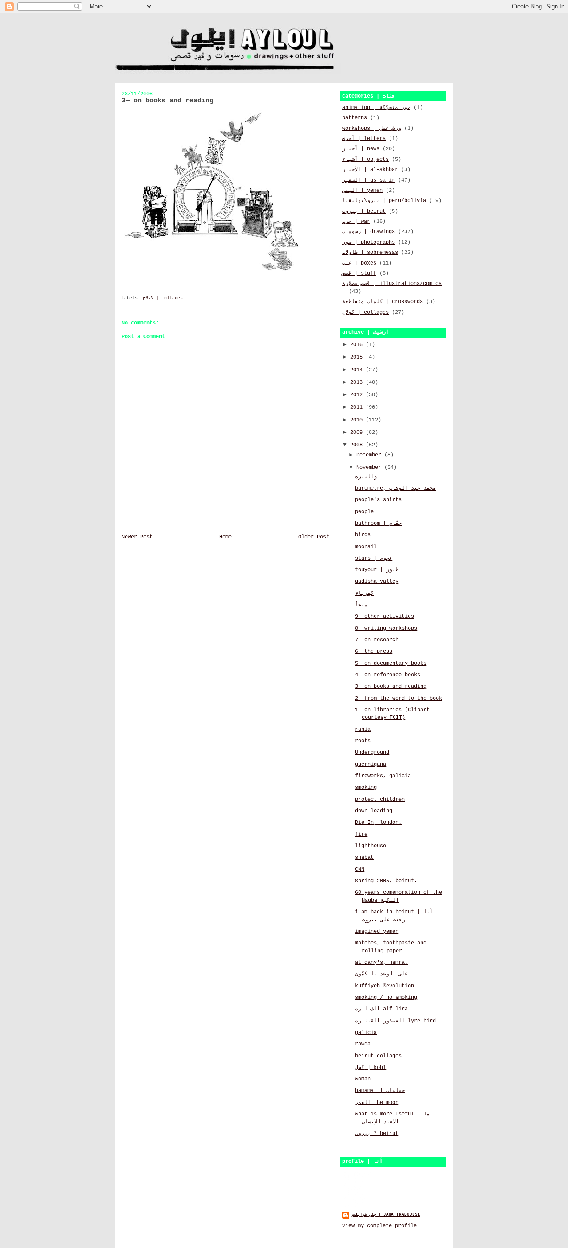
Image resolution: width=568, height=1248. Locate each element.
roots (363, 741)
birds (363, 535)
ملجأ (361, 605)
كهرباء (364, 593)
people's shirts (378, 500)
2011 (358, 407)
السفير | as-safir (368, 180)
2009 (358, 432)
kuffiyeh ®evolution (384, 986)
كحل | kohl (370, 1068)
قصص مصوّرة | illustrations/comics (392, 284)
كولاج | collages (163, 298)
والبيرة (366, 477)
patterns (354, 118)
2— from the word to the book (398, 698)
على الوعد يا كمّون (381, 974)
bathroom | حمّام (378, 523)
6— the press (373, 651)
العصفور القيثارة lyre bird (395, 1021)
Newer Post (137, 537)
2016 (358, 345)
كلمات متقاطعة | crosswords (382, 302)
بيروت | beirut (364, 211)
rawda (363, 1044)
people (364, 512)
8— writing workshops (386, 628)
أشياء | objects (365, 159)
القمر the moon (376, 1103)
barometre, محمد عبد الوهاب (395, 488)
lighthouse (370, 846)
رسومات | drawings (368, 232)
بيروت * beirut (376, 1134)
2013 (358, 382)
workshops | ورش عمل (371, 128)
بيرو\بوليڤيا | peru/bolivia (384, 201)
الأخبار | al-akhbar (370, 170)
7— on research (376, 640)
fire (361, 834)
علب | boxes (359, 263)
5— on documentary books (390, 663)
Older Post (313, 537)
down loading (373, 811)
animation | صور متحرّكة (376, 108)
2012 (358, 395)
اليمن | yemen (362, 190)
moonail (366, 547)
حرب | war (356, 221)
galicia (366, 1033)
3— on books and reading (390, 686)
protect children (380, 799)
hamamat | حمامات (380, 1091)
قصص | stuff (359, 273)
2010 (358, 420)
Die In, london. (378, 822)
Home (225, 537)
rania (363, 729)
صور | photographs (368, 242)
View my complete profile (379, 1226)
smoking (366, 787)
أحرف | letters (364, 139)
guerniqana (370, 764)
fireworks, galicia (383, 776)
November (370, 467)
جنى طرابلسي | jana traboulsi (385, 1214)
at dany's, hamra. (381, 962)
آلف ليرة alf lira (381, 1009)
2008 (358, 445)
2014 (358, 370)
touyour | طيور (376, 570)
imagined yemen (376, 931)
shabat (364, 857)
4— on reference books (387, 675)
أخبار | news (360, 149)
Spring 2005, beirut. (386, 881)
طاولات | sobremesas (370, 253)
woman (363, 1079)
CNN (359, 869)
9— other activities (384, 616)
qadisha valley (376, 581)
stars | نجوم (373, 558)
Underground (372, 752)
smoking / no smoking (386, 997)
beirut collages (378, 1056)
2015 (358, 357)
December (370, 455)
